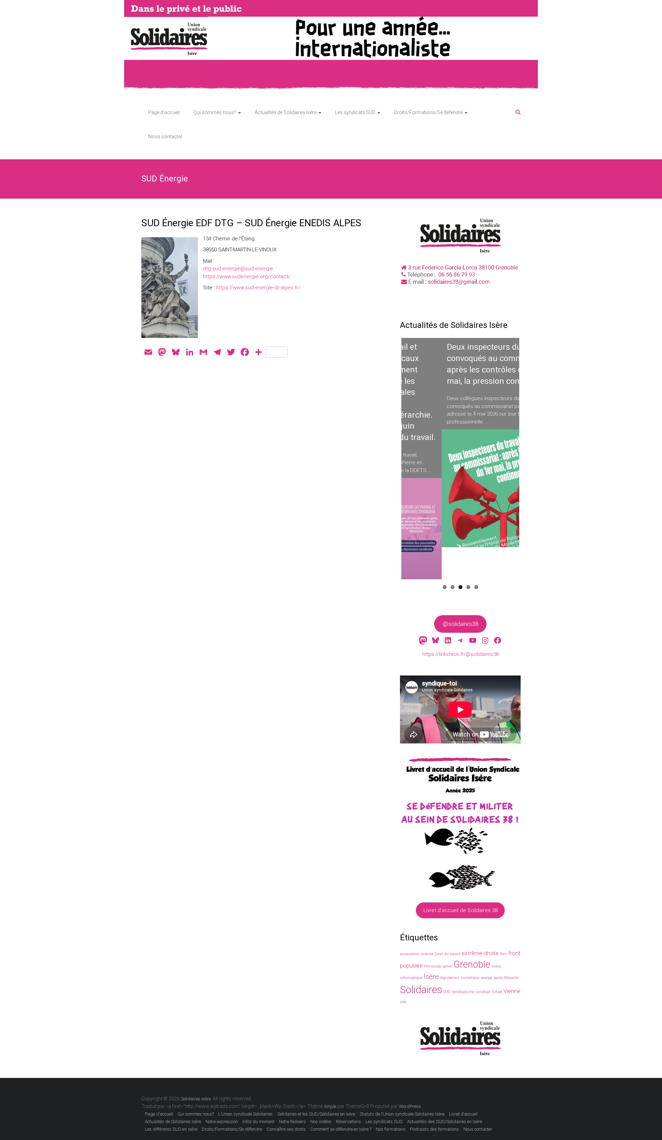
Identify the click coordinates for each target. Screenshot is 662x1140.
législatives (449, 978)
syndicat (483, 992)
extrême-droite (480, 953)
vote (403, 1002)
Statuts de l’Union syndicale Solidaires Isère (402, 1114)
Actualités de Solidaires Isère (286, 112)
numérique (470, 978)
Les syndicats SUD (355, 112)
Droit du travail (447, 954)
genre (447, 966)
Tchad (497, 992)
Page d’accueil (164, 112)
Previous (391, 465)
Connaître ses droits (286, 1129)
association (409, 954)
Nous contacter (165, 136)
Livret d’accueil (463, 1114)
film (503, 954)
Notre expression (221, 1121)
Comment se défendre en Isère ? (340, 1129)
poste (498, 978)
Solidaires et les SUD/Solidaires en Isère (316, 1114)
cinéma (427, 954)
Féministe (432, 966)
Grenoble (471, 964)
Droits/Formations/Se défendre (428, 112)
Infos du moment (258, 1121)
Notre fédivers (292, 1121)
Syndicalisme (463, 992)
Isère (431, 976)
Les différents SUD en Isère (171, 1129)
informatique (411, 978)
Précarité (511, 978)
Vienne (511, 991)
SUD (447, 992)
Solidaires (421, 990)
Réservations (348, 1121)
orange (486, 978)
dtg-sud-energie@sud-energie (238, 269)
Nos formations (390, 1129)
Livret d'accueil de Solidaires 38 (460, 910)
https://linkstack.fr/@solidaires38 (460, 654)
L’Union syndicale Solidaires (245, 1114)
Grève (496, 966)
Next (531, 465)
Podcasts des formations (434, 1129)
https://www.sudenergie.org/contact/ (246, 276)
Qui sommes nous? (214, 112)
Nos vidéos (320, 1121)
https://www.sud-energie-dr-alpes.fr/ (258, 287)
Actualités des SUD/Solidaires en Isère (444, 1121)
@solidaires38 (460, 623)
